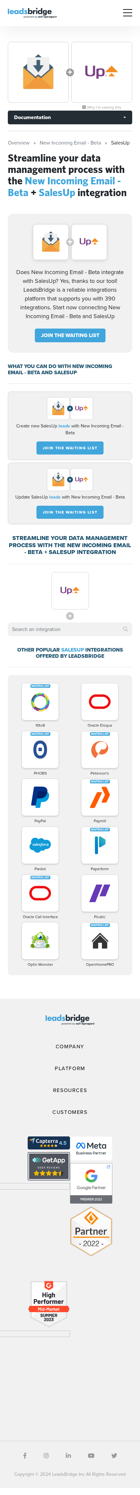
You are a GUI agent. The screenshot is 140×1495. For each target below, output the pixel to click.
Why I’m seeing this (103, 107)
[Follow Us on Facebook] (25, 1456)
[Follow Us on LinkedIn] (68, 1456)
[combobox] (70, 629)
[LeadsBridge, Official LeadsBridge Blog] (32, 12)
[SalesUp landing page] (101, 72)
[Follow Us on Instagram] (46, 1456)
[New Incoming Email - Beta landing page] (38, 72)
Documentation (32, 117)
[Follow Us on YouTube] (91, 1456)
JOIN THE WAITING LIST (70, 335)
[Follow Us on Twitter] (114, 1456)
